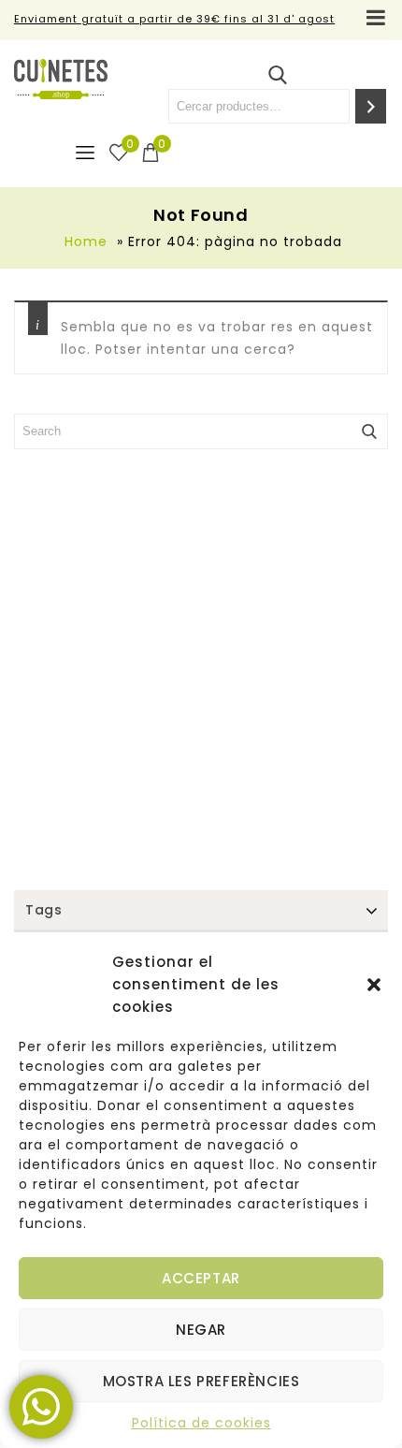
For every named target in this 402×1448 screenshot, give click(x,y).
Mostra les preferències (201, 1381)
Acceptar (201, 1278)
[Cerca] (370, 106)
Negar (201, 1329)
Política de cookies (201, 1422)
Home (86, 241)
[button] (374, 984)
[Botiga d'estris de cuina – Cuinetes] (61, 79)
